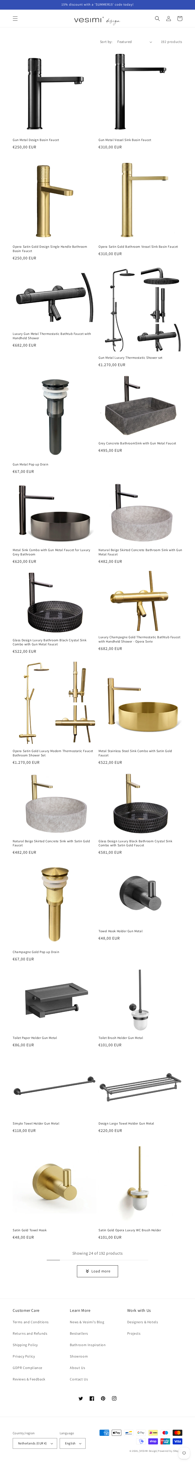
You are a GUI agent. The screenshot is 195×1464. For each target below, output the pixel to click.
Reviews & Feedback (29, 1379)
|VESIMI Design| (148, 1451)
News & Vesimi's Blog (87, 1322)
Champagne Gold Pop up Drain (36, 952)
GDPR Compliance (27, 1367)
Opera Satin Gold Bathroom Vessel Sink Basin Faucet (138, 247)
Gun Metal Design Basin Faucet (36, 140)
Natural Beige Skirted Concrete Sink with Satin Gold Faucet (51, 843)
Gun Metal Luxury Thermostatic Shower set (130, 358)
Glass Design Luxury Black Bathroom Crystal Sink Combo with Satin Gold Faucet (135, 843)
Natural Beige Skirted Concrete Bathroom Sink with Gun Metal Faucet (140, 552)
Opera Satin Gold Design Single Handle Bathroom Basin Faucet (50, 249)
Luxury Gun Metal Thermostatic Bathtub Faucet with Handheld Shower (52, 336)
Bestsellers (79, 1333)
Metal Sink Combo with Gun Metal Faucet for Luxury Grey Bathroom (51, 552)
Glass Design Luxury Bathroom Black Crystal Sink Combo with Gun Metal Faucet (49, 642)
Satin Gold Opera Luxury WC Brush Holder (130, 1230)
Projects (134, 1333)
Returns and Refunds (30, 1333)
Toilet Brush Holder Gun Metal (121, 1038)
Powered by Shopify (170, 1451)
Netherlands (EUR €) (32, 1443)
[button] (15, 18)
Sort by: (106, 41)
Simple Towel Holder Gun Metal (36, 1124)
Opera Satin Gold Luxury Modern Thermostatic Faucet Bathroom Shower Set (53, 753)
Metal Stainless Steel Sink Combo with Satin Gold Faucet (135, 753)
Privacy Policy (24, 1356)
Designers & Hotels (142, 1322)
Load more (100, 1271)
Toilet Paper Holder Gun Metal (35, 1038)
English (70, 1443)
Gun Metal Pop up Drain (30, 464)
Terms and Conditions (31, 1322)
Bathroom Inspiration (88, 1345)
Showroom (79, 1356)
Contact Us (79, 1379)
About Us (77, 1367)
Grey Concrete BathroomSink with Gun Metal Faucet (137, 443)
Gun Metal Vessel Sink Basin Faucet (125, 140)
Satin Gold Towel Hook (30, 1230)
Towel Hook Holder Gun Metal (120, 931)
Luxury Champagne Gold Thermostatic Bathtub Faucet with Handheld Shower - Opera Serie (139, 639)
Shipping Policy (25, 1345)
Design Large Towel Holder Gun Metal (126, 1124)
